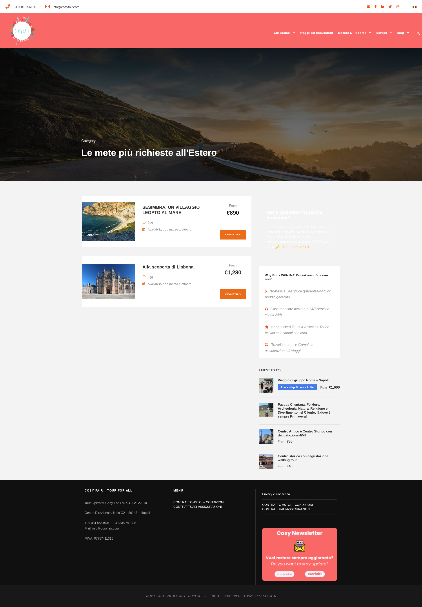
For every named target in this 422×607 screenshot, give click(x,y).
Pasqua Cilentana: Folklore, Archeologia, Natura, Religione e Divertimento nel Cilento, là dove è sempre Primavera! (304, 410)
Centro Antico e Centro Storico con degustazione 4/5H (305, 433)
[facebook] (376, 7)
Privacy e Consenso (276, 494)
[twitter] (390, 7)
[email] (368, 7)
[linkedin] (382, 7)
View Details (233, 234)
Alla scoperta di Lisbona (167, 267)
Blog (400, 32)
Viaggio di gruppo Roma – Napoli (303, 380)
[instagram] (398, 7)
